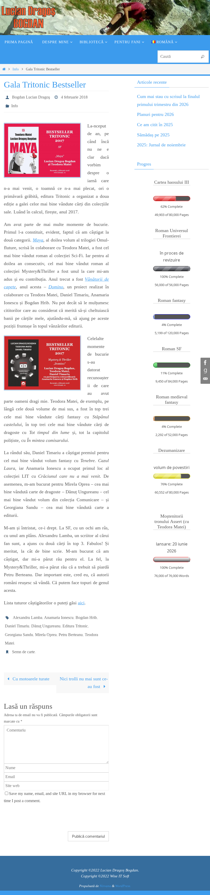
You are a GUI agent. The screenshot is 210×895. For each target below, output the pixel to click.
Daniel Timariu (17, 621)
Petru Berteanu (71, 628)
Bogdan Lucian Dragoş (31, 96)
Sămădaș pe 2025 (153, 134)
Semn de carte (23, 642)
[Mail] (205, 379)
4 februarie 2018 (74, 96)
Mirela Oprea (46, 628)
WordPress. (123, 876)
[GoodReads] (205, 371)
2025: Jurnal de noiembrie (161, 144)
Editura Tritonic (75, 621)
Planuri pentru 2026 (155, 114)
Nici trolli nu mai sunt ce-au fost (84, 672)
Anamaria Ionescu (59, 614)
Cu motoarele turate (30, 668)
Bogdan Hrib (86, 614)
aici (81, 600)
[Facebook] (205, 362)
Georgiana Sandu (19, 628)
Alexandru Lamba (27, 614)
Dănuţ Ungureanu (45, 621)
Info (16, 69)
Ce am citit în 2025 (155, 124)
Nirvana (105, 876)
